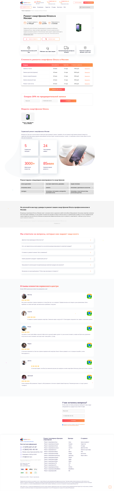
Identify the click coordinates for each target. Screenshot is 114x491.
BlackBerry (71, 468)
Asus (70, 442)
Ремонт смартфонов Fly (50, 465)
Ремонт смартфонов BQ (50, 470)
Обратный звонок (88, 2)
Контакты (59, 7)
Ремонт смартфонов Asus (50, 442)
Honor (70, 446)
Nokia (70, 461)
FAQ (65, 7)
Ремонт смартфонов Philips (51, 453)
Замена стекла (27, 68)
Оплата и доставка (86, 449)
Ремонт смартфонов (26, 10)
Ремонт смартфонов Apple (51, 459)
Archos (70, 467)
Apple (70, 459)
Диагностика (84, 447)
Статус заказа (78, 2)
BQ (69, 470)
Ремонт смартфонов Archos (51, 467)
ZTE (70, 463)
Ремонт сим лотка (28, 83)
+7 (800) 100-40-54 (29, 449)
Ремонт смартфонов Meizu (51, 451)
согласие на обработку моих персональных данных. (74, 425)
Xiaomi (70, 457)
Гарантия (47, 7)
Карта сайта (84, 455)
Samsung (71, 455)
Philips (70, 453)
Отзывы (54, 7)
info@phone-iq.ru (27, 457)
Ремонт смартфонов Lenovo (51, 447)
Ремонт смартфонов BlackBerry (52, 468)
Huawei (70, 444)
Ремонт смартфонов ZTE (50, 463)
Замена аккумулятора (29, 80)
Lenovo (70, 447)
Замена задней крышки (29, 76)
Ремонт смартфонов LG (50, 449)
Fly (69, 465)
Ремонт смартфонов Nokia (51, 461)
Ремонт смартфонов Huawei (51, 444)
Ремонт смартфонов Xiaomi (51, 457)
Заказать (87, 68)
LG (69, 449)
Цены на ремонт (85, 442)
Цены (34, 7)
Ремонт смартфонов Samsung (52, 455)
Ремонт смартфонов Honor (51, 446)
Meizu (70, 451)
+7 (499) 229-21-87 (29, 447)
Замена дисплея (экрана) (30, 72)
